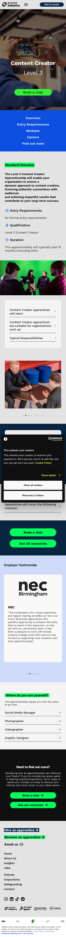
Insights (9, 863)
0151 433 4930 (28, 933)
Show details (48, 475)
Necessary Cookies (33, 495)
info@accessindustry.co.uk (11, 933)
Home (8, 853)
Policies (9, 874)
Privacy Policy (38, 931)
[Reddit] (23, 899)
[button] (26, 5)
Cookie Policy (43, 462)
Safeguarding (13, 884)
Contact (9, 889)
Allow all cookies (33, 485)
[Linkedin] (12, 899)
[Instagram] (6, 899)
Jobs (7, 867)
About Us (10, 858)
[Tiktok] (17, 899)
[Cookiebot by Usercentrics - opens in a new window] (48, 439)
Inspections (12, 879)
